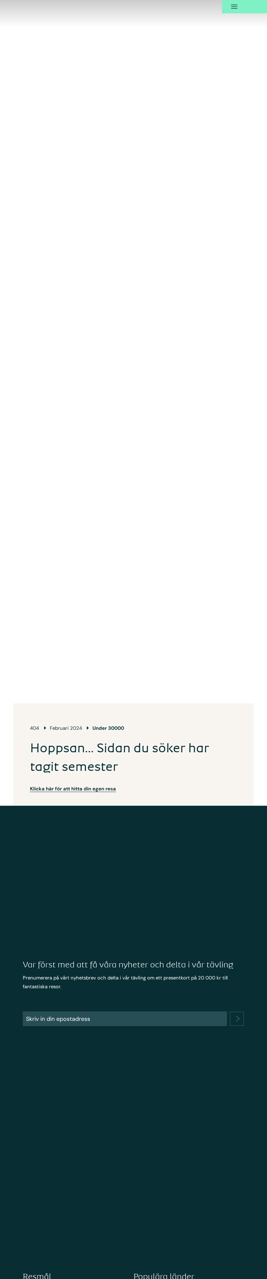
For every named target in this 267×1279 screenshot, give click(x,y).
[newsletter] (237, 1018)
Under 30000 (108, 728)
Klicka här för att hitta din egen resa (73, 789)
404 (34, 728)
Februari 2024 (66, 728)
